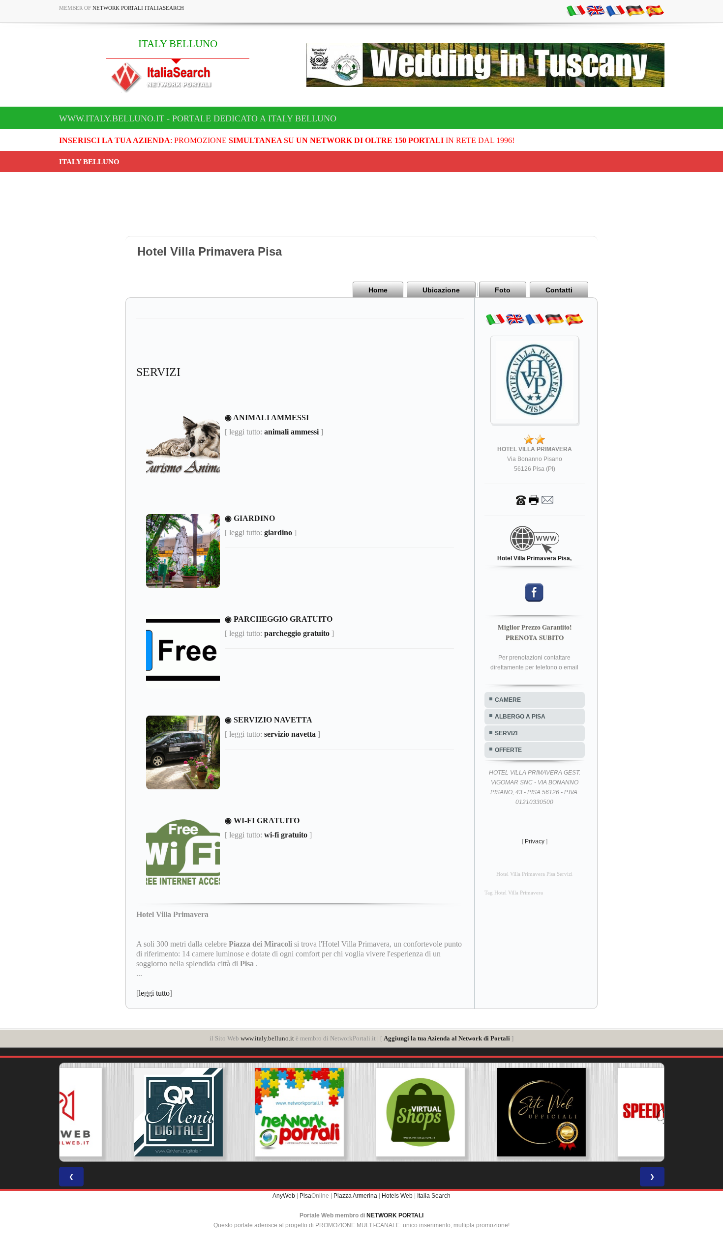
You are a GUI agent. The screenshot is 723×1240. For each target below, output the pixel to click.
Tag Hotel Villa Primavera (513, 892)
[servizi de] (635, 10)
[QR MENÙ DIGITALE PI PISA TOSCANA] (119, 1112)
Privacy (534, 841)
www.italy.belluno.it (267, 1038)
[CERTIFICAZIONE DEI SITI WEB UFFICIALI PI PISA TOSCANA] (482, 1112)
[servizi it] (576, 10)
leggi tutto (154, 993)
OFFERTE (508, 750)
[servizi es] (654, 10)
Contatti (558, 290)
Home (378, 290)
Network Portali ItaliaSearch (138, 8)
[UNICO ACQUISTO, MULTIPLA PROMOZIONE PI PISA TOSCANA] (240, 1112)
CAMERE (508, 699)
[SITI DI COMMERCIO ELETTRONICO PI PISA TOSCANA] (361, 1112)
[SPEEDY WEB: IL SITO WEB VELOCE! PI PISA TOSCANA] (603, 1112)
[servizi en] (595, 10)
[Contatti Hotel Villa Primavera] (534, 499)
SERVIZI (506, 733)
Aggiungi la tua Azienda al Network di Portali (447, 1038)
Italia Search (434, 1195)
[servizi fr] (615, 10)
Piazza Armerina (355, 1195)
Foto (503, 290)
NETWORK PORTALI (394, 1215)
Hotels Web (397, 1195)
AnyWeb (283, 1195)
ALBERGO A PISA (520, 716)
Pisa (305, 1195)
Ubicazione (441, 290)
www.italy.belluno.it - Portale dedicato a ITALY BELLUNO (197, 118)
